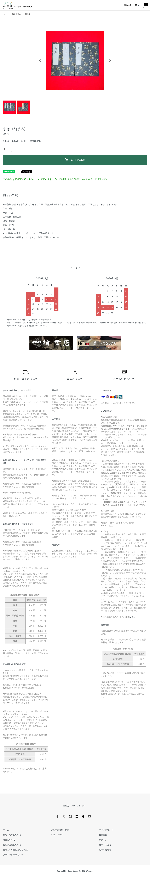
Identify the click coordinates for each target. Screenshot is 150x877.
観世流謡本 (16, 14)
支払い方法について (12, 844)
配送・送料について (12, 834)
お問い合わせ (105, 849)
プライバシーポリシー (13, 854)
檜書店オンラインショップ (75, 805)
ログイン (103, 839)
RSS (53, 834)
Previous (40, 60)
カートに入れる (78, 159)
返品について (87, 178)
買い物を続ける (101, 178)
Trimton (90, 871)
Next (109, 60)
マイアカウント (106, 829)
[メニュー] (145, 5)
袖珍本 (27, 14)
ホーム (5, 14)
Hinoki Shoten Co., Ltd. (76, 871)
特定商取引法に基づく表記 (69, 178)
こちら (133, 616)
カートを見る (105, 844)
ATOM (60, 834)
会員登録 (103, 834)
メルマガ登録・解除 (60, 829)
